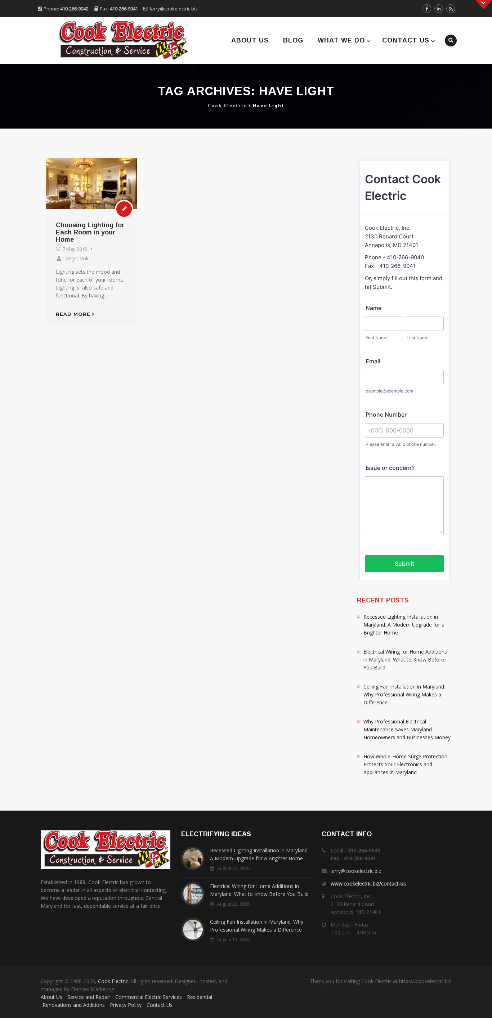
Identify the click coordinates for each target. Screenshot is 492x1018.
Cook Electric (113, 981)
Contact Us (405, 40)
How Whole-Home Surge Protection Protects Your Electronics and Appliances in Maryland (405, 764)
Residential (199, 997)
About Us (250, 40)
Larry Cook (76, 258)
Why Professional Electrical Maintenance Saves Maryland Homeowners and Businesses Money (407, 729)
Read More (73, 314)
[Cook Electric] (113, 40)
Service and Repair (88, 997)
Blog (293, 40)
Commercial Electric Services (148, 997)
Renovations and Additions (74, 1004)
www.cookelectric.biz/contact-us (368, 883)
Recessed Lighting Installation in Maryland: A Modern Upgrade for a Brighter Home (403, 624)
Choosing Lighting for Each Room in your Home (90, 232)
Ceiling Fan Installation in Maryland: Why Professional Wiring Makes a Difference (404, 694)
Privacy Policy (126, 1004)
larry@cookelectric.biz (174, 8)
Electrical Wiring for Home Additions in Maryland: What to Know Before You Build (405, 659)
